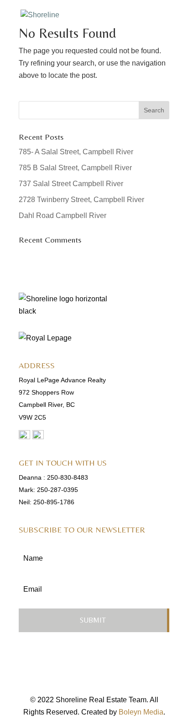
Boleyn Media (141, 712)
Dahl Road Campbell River (62, 215)
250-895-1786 (53, 502)
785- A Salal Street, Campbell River (76, 152)
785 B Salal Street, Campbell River (75, 168)
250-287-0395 (57, 489)
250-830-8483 (67, 477)
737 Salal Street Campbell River (71, 184)
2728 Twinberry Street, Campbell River (81, 199)
